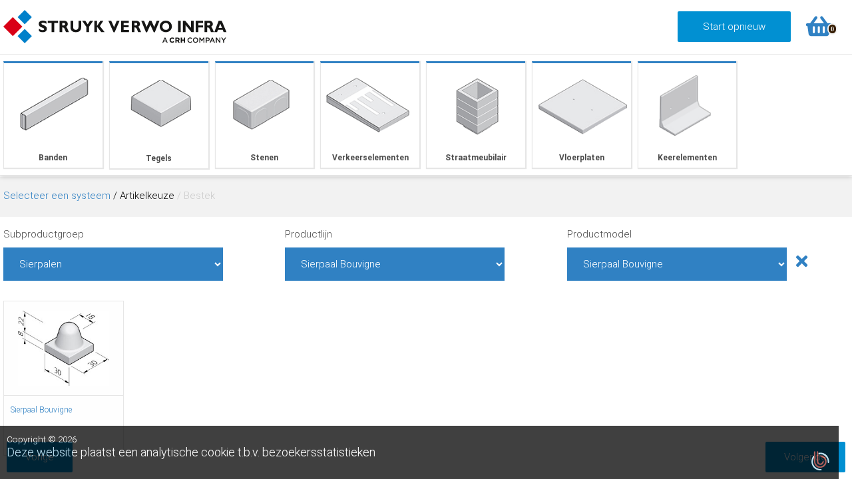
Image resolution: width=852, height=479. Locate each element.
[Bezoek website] (115, 47)
